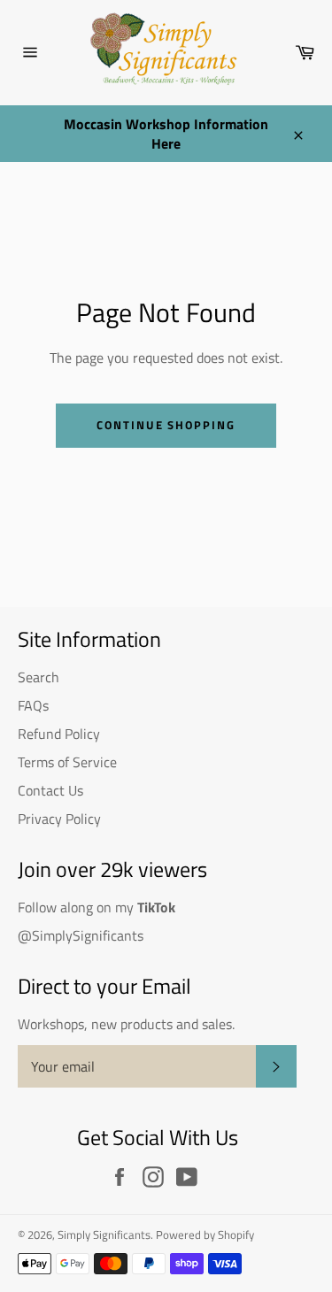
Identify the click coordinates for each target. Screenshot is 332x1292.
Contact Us (50, 790)
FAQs (33, 705)
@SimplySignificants (80, 935)
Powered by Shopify (205, 1234)
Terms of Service (67, 762)
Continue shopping (166, 425)
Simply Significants (104, 1234)
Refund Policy (59, 733)
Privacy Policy (59, 818)
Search (38, 677)
